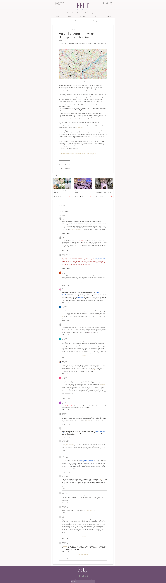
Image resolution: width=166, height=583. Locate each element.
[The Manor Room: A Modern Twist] (83, 183)
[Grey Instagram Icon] (110, 3)
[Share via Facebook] (59, 164)
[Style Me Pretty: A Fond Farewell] (62, 183)
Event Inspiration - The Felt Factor (64, 21)
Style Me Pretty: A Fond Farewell (60, 191)
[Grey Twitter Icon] (107, 3)
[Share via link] (69, 164)
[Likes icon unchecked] (63, 233)
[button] (111, 20)
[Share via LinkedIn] (66, 164)
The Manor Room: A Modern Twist (82, 191)
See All (112, 175)
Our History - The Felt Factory (91, 21)
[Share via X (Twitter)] (62, 164)
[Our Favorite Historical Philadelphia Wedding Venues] (104, 183)
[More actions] (106, 30)
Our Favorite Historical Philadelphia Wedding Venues (103, 191)
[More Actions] (106, 218)
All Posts (54, 21)
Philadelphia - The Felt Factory (78, 21)
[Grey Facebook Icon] (103, 3)
